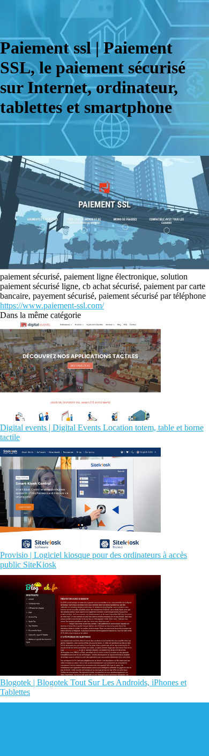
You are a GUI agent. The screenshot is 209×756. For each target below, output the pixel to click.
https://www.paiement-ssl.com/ (52, 305)
